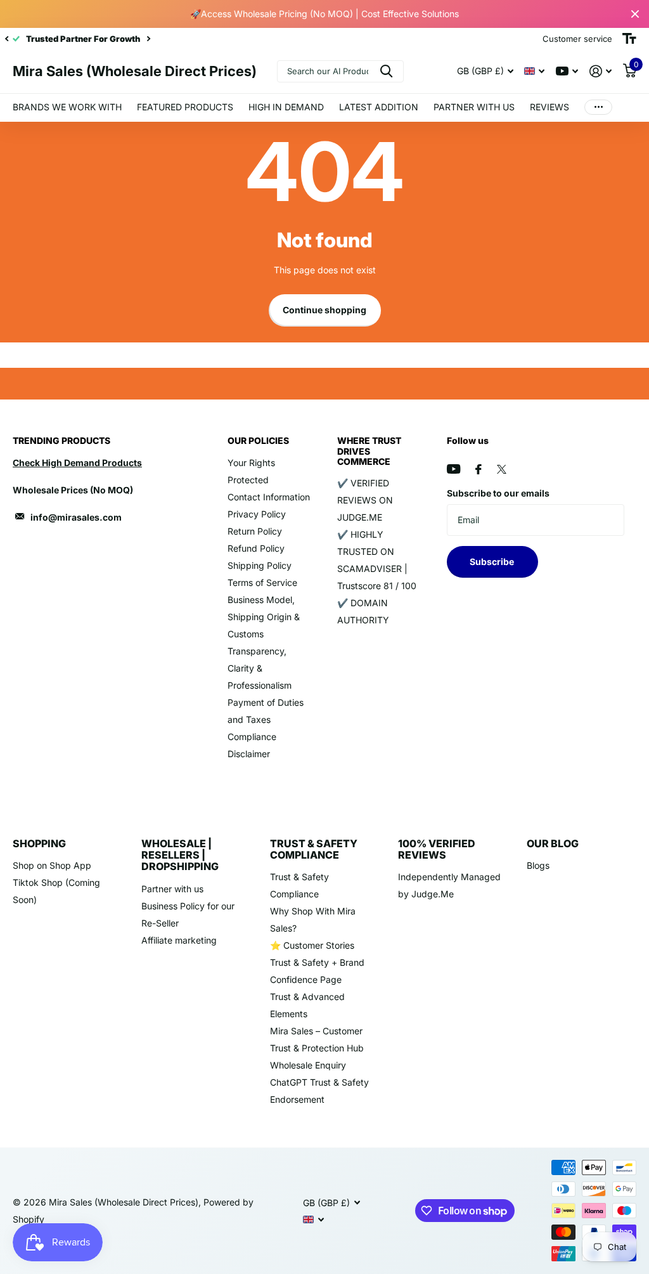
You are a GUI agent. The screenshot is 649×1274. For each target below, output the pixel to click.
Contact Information (269, 496)
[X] (501, 469)
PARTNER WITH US (474, 106)
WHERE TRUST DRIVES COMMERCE (369, 450)
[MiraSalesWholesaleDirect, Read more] (567, 71)
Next (148, 39)
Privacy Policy (257, 514)
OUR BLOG (553, 843)
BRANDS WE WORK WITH (67, 106)
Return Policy (255, 531)
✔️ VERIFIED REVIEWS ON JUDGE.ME (365, 500)
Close (635, 14)
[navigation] (6, 38)
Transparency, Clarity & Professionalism (260, 668)
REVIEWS (549, 106)
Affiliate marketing (179, 940)
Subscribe (493, 561)
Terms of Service (262, 582)
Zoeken (386, 71)
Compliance (252, 736)
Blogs (538, 865)
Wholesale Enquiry (308, 1065)
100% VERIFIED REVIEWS (436, 849)
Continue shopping (324, 309)
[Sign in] (600, 71)
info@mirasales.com (76, 517)
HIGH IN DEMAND (286, 106)
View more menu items (598, 107)
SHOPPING (39, 843)
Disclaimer (249, 753)
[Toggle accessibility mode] (629, 38)
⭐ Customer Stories (312, 945)
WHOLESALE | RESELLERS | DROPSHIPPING (180, 855)
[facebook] (478, 469)
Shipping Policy (260, 565)
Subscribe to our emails (498, 493)
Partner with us (172, 888)
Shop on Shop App (52, 865)
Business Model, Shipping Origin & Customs (264, 616)
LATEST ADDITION (378, 106)
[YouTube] (453, 469)
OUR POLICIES (258, 440)
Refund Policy (256, 548)
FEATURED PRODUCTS (185, 106)
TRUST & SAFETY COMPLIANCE (313, 849)
